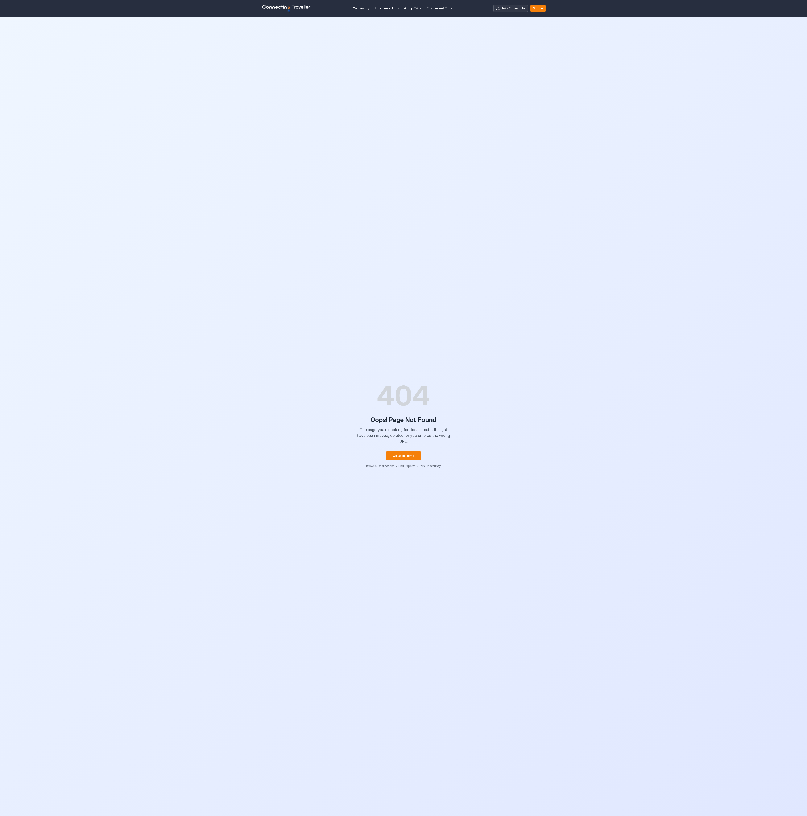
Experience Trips (386, 8)
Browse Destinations (380, 466)
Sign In (538, 8)
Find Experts (406, 466)
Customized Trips (439, 8)
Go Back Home (403, 456)
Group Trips (413, 8)
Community (361, 8)
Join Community (513, 8)
